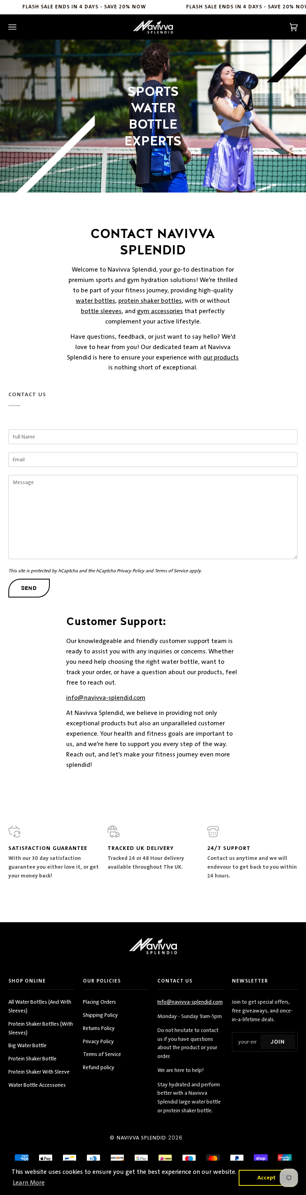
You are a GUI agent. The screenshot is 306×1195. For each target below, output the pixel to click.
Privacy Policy (130, 571)
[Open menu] (20, 27)
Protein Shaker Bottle (32, 1058)
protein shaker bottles (150, 300)
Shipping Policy (100, 1015)
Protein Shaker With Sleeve (39, 1071)
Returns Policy (99, 1028)
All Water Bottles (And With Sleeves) (39, 1006)
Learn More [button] (29, 1182)
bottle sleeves (101, 311)
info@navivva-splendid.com (105, 697)
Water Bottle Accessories (37, 1085)
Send (29, 588)
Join (278, 1041)
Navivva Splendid (141, 1137)
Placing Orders (99, 1001)
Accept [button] (266, 1178)
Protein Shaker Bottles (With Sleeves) (40, 1028)
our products (221, 357)
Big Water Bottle (27, 1045)
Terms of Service (171, 571)
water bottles (96, 300)
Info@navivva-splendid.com (190, 1001)
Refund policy (98, 1067)
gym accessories (160, 311)
